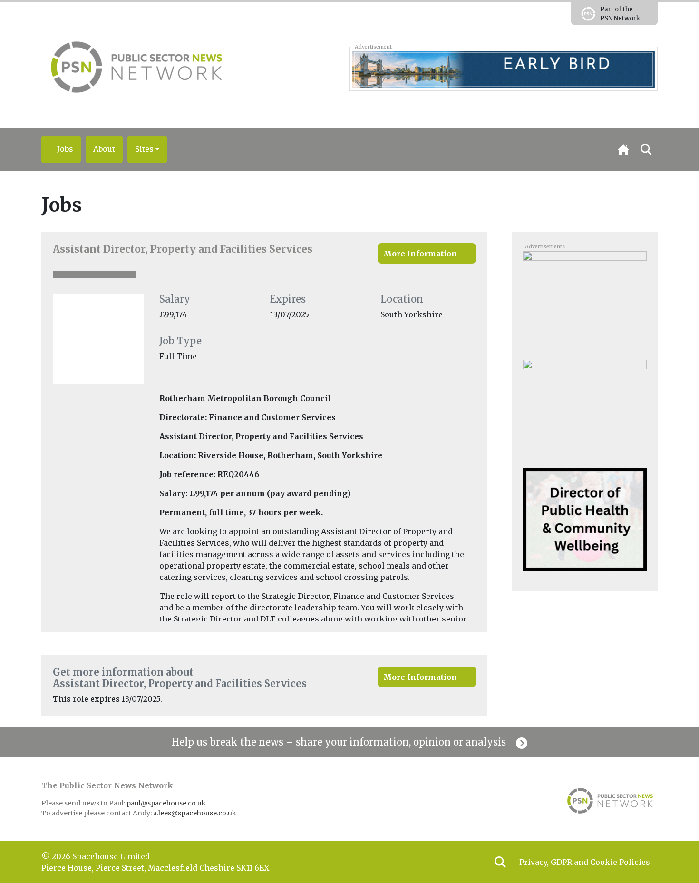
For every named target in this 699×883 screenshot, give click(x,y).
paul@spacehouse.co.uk (166, 803)
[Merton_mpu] (584, 519)
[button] (147, 149)
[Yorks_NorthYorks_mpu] (584, 410)
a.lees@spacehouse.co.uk (195, 813)
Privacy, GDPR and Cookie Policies (584, 862)
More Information (420, 253)
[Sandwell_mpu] (584, 301)
